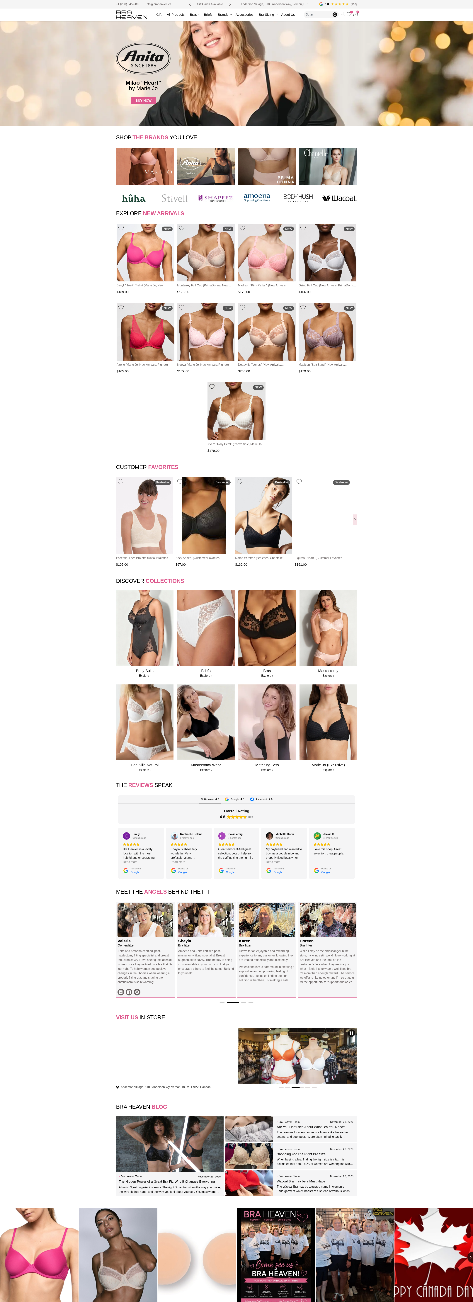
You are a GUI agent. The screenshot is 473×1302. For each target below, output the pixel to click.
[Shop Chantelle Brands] (328, 166)
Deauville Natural (145, 765)
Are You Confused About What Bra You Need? (311, 1127)
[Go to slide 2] (294, 1087)
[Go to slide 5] (314, 1087)
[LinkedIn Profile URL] (242, 992)
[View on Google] (126, 836)
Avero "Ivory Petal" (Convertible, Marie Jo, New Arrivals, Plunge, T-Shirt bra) (234, 444)
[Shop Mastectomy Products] (328, 628)
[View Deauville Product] (144, 722)
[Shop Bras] (267, 628)
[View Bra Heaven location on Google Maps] (321, 4)
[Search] (335, 14)
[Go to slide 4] (307, 1087)
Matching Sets (267, 765)
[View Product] (145, 252)
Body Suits (145, 671)
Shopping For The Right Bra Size (301, 1154)
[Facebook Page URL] (250, 992)
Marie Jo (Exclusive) (328, 765)
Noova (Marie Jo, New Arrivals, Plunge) (203, 364)
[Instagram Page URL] (258, 992)
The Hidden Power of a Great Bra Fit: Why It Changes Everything (167, 1181)
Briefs (208, 14)
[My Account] (343, 14)
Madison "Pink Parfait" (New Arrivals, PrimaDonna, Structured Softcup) (262, 286)
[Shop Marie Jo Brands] (145, 166)
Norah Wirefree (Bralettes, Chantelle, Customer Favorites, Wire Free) (259, 558)
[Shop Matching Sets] (267, 722)
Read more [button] (178, 862)
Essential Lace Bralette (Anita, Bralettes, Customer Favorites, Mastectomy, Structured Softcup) (142, 558)
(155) (354, 4)
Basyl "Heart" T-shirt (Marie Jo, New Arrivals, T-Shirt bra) (140, 286)
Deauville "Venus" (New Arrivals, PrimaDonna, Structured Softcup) (259, 365)
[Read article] (170, 1144)
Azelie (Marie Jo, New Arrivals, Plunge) (142, 364)
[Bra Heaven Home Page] (131, 14)
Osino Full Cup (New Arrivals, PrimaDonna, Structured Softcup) (327, 286)
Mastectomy (328, 671)
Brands (223, 14)
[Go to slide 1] (285, 1087)
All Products (176, 14)
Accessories (244, 14)
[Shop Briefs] (206, 628)
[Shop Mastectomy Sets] (206, 722)
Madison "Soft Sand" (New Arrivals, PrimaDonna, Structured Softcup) (322, 365)
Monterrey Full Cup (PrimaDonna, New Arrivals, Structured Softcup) (202, 286)
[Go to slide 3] (301, 1087)
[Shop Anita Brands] (206, 166)
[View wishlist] (349, 15)
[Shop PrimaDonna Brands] (267, 166)
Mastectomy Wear (206, 765)
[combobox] (318, 14)
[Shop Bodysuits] (144, 628)
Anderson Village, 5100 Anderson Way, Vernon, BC (274, 4)
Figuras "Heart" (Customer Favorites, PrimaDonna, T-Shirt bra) (319, 558)
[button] (190, 4)
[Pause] (351, 1033)
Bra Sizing (266, 14)
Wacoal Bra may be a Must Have (301, 1181)
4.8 (327, 4)
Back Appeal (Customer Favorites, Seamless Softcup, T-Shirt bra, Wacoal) (201, 558)
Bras (193, 14)
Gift (158, 14)
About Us (288, 14)
